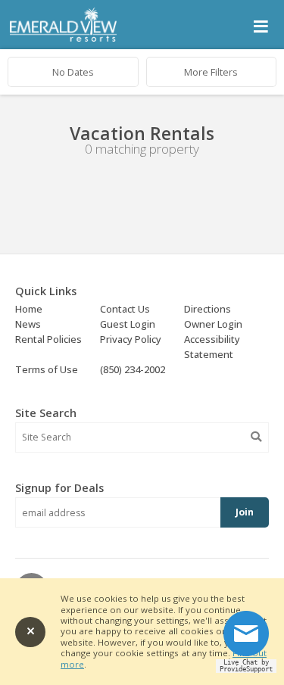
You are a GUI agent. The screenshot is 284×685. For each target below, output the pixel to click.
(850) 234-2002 (132, 369)
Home (28, 309)
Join (245, 512)
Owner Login (213, 324)
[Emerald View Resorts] (63, 38)
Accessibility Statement (212, 346)
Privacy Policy (130, 339)
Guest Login (127, 324)
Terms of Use (46, 369)
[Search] (256, 436)
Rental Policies (48, 339)
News (28, 324)
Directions (207, 309)
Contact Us (125, 309)
